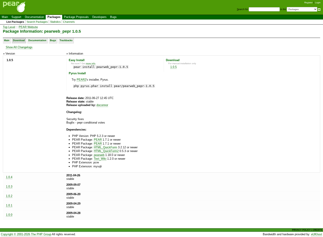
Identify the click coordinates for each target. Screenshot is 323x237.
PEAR (98, 139)
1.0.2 (9, 196)
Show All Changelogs (19, 47)
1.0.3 (9, 186)
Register (308, 2)
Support (16, 17)
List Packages (15, 21)
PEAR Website (28, 27)
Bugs (113, 17)
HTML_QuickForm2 (106, 151)
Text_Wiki (100, 158)
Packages (53, 17)
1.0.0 (9, 214)
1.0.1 (9, 205)
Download (19, 40)
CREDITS (317, 230)
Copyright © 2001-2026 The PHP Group (26, 234)
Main (5, 17)
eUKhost (316, 234)
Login (318, 2)
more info (90, 63)
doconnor (102, 105)
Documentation (34, 17)
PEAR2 (81, 79)
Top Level (9, 27)
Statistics (55, 21)
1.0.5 (173, 67)
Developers (99, 17)
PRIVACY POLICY (301, 230)
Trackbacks (66, 40)
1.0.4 (9, 177)
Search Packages (37, 21)
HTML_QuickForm (105, 147)
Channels (69, 21)
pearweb (99, 155)
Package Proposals (76, 17)
